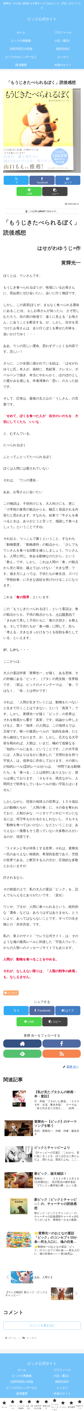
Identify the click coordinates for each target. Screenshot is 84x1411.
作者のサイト (62, 1393)
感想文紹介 (62, 1381)
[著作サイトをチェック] (22, 1043)
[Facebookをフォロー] (61, 1043)
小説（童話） (62, 1375)
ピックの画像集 (22, 1375)
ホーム (22, 1369)
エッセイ (13, 992)
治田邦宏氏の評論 (21, 1381)
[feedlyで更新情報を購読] (22, 1054)
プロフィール (62, 1369)
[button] (54, 191)
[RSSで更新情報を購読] (61, 1054)
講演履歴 (22, 1393)
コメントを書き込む (42, 1325)
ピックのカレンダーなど (22, 1387)
